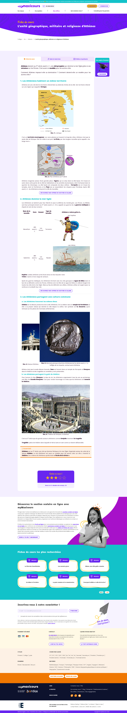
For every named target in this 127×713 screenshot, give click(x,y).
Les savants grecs (63, 566)
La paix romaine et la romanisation (63, 582)
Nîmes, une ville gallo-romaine (94, 566)
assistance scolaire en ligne (56, 526)
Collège (20, 39)
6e (25, 39)
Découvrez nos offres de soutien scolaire (55, 193)
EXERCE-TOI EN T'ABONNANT (28, 537)
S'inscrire (73, 611)
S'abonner (102, 74)
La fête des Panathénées (32, 566)
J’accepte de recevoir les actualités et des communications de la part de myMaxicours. (44, 616)
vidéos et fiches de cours (65, 528)
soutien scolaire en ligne (70, 512)
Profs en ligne (39, 524)
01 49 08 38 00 (53, 635)
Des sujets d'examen (102, 60)
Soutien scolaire (56, 676)
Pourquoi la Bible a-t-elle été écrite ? (94, 582)
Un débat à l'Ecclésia (32, 582)
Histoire (30, 39)
